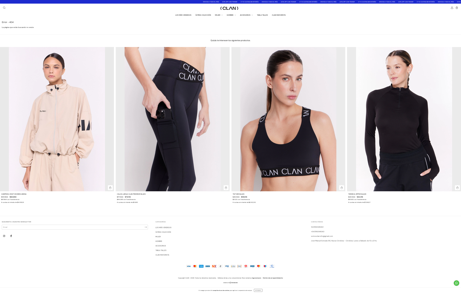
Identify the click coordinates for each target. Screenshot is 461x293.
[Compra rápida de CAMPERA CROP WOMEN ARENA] (110, 187)
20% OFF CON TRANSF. (149, 2)
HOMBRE (230, 15)
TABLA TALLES (262, 15)
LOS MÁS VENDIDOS (183, 15)
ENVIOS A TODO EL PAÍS (130, 2)
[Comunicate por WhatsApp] (456, 283)
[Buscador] (4, 8)
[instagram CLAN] (4, 236)
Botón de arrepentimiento (273, 278)
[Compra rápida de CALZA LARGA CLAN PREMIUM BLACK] (226, 187)
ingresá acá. (256, 278)
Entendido (258, 290)
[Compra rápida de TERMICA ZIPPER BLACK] (457, 187)
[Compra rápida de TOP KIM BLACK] (341, 187)
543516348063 (317, 227)
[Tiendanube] (230, 283)
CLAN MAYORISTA (279, 15)
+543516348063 (317, 231)
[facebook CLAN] (11, 236)
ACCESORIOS (245, 15)
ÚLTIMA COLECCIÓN (203, 15)
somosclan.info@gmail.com (322, 236)
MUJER (218, 15)
